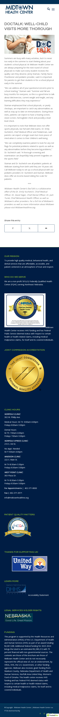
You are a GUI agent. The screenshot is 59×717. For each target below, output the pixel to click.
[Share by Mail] (46, 228)
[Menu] (53, 9)
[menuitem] (47, 9)
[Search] (47, 9)
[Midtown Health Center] (24, 9)
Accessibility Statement (38, 595)
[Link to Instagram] (44, 714)
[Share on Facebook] (13, 228)
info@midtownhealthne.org (16, 497)
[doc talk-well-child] (29, 44)
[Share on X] (29, 228)
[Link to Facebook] (40, 714)
